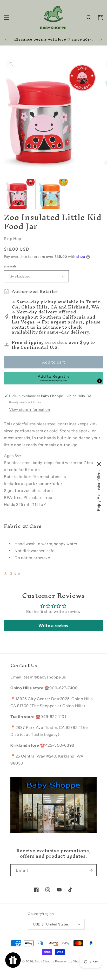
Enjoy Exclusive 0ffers (99, 490)
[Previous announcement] (5, 39)
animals (10, 266)
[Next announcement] (101, 39)
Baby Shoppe (45, 961)
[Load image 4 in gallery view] (53, 194)
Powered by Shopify (70, 961)
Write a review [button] (53, 625)
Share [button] (15, 573)
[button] (6, 17)
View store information (29, 409)
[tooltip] (99, 381)
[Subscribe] (90, 870)
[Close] (99, 464)
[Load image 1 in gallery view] (20, 194)
